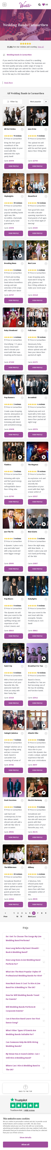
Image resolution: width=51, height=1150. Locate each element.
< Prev (5, 913)
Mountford (32, 196)
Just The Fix (8, 532)
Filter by (14, 102)
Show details (25, 1137)
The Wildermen (10, 867)
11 (21, 917)
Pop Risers (8, 599)
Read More (8, 83)
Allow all (25, 1144)
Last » (34, 917)
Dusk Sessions (10, 800)
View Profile (14, 166)
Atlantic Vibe (33, 733)
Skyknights (8, 196)
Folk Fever (32, 330)
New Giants (32, 532)
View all (41, 47)
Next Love (32, 263)
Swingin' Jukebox (11, 733)
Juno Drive (32, 129)
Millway (31, 867)
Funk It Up (8, 666)
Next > (30, 917)
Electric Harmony (35, 800)
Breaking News (10, 263)
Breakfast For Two (35, 666)
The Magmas (33, 465)
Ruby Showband (10, 330)
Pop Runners (9, 398)
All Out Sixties (10, 129)
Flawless (7, 465)
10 (17, 917)
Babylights (32, 599)
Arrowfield (32, 398)
